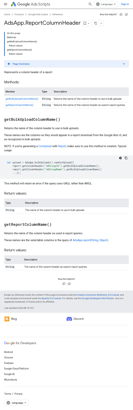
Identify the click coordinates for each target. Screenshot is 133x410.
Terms (7, 393)
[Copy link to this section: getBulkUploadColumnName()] (63, 120)
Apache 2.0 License (51, 298)
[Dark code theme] (120, 158)
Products (19, 14)
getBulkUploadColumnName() (22, 98)
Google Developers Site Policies (98, 298)
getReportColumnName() (19, 105)
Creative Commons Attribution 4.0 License (98, 295)
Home (7, 14)
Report (62, 146)
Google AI (9, 374)
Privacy (19, 393)
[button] (66, 63)
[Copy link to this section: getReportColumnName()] (55, 225)
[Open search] (90, 4)
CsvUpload (45, 146)
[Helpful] (121, 14)
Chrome (8, 357)
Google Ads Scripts (38, 14)
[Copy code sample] (126, 158)
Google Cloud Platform (16, 368)
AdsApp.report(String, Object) (90, 240)
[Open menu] (5, 4)
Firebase (9, 363)
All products (10, 379)
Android (8, 352)
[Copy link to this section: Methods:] (22, 82)
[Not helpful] (126, 14)
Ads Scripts (40, 4)
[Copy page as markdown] (96, 23)
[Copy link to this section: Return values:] (30, 194)
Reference (57, 14)
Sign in (125, 4)
